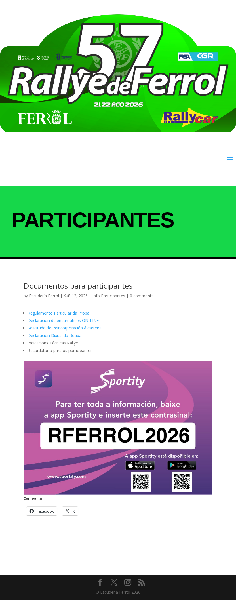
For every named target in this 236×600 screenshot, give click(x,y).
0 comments (141, 295)
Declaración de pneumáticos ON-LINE (63, 320)
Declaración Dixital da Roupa (54, 335)
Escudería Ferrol (44, 295)
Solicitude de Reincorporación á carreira (65, 328)
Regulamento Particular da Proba (59, 313)
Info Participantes (108, 295)
